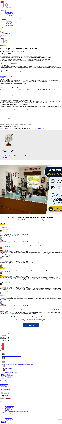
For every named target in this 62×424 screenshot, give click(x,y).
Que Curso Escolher (9, 15)
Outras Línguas (3, 77)
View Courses (31, 325)
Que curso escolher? (6, 374)
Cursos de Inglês (8, 20)
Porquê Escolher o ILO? (9, 12)
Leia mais (34, 313)
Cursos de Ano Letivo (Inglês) (6, 76)
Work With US (3, 35)
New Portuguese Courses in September (9, 372)
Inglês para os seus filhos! (7, 368)
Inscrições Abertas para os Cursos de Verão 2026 (11, 356)
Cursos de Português (9, 25)
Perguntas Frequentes (9, 13)
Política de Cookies (6, 378)
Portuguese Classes (3, 386)
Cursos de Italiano (8, 24)
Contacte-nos (4, 157)
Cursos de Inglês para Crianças (6, 75)
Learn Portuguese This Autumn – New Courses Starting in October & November (17, 364)
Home (1, 51)
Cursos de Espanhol (8, 23)
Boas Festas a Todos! (6, 360)
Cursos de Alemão (8, 22)
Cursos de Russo (8, 26)
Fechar (1, 401)
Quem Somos (7, 11)
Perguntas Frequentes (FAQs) (8, 375)
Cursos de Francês (8, 21)
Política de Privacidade (6, 377)
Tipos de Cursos (8, 16)
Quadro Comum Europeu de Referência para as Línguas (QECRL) (17, 17)
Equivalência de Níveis (6, 376)
